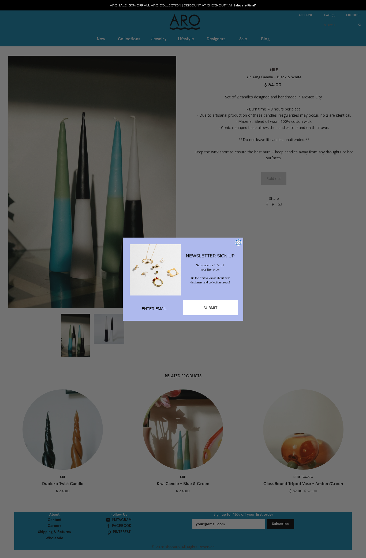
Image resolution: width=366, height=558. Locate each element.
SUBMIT (210, 308)
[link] (155, 269)
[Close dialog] (238, 242)
